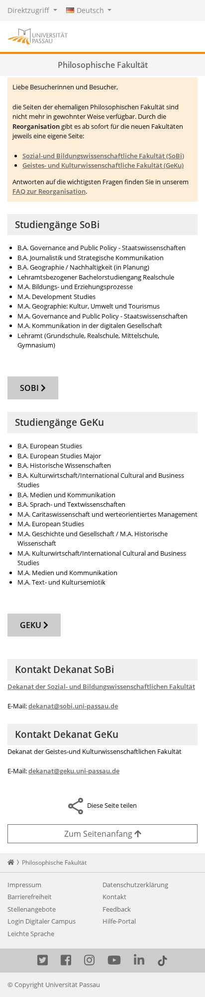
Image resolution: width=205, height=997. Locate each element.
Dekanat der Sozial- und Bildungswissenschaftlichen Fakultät (101, 686)
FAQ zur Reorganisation (49, 191)
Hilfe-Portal (119, 921)
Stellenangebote (31, 909)
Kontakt (114, 896)
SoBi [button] (30, 387)
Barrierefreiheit (29, 896)
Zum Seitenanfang (99, 833)
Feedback (116, 909)
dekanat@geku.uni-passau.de (73, 770)
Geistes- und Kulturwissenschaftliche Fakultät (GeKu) (103, 165)
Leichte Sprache (30, 933)
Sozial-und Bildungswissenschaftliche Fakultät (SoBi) (103, 155)
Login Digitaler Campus (41, 921)
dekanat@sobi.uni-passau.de (73, 705)
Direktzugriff (29, 10)
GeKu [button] (31, 625)
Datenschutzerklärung (135, 884)
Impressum (24, 884)
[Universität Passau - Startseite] (37, 35)
